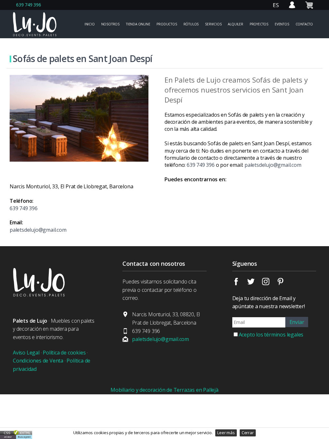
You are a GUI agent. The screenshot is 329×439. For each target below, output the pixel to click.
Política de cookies (64, 352)
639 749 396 (28, 5)
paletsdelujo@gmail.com (273, 164)
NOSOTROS (110, 24)
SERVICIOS (213, 24)
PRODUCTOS (166, 24)
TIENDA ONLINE (138, 24)
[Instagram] (269, 283)
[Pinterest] (285, 283)
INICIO (89, 24)
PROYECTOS (259, 24)
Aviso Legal (26, 352)
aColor (8, 436)
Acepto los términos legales (271, 334)
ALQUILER (235, 24)
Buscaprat (24, 436)
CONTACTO (304, 24)
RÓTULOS (191, 24)
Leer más (226, 432)
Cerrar (248, 432)
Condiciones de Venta (38, 360)
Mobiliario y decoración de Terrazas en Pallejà (164, 389)
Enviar (296, 322)
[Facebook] (239, 283)
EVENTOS (282, 24)
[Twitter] (254, 283)
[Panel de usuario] (292, 8)
